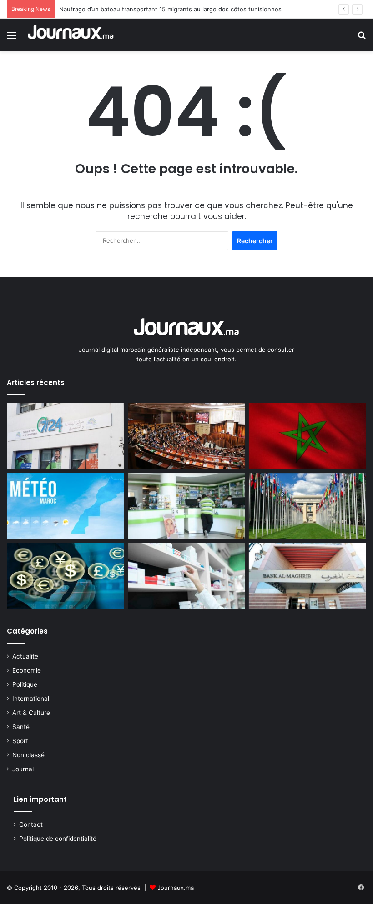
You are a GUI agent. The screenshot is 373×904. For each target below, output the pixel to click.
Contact (31, 824)
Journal (23, 769)
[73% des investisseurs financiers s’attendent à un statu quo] (307, 576)
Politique (24, 684)
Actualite (25, 656)
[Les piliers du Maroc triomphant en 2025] (307, 436)
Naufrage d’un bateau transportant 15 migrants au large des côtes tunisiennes (170, 9)
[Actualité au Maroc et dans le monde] (71, 35)
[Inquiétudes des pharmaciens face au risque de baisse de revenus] (186, 576)
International (30, 698)
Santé (21, 726)
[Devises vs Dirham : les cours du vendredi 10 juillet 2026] (65, 576)
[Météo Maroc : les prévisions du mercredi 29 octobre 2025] (65, 506)
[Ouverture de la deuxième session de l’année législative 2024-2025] (186, 436)
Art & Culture (31, 712)
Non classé (28, 755)
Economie (26, 670)
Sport (20, 740)
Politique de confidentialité (57, 838)
